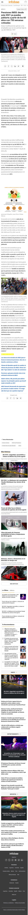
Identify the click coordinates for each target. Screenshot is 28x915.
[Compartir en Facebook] (8, 66)
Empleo (17, 882)
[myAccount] (25, 2)
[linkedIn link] (22, 860)
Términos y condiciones (8, 902)
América (6, 867)
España (22, 867)
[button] (2, 2)
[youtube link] (15, 860)
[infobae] (14, 2)
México (3, 9)
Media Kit (14, 894)
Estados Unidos (6, 871)
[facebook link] (6, 860)
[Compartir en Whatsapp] (5, 66)
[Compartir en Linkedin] (15, 66)
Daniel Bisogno (14, 5)
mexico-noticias (5, 442)
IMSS (20, 445)
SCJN (22, 5)
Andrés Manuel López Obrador (9, 445)
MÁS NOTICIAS (14, 584)
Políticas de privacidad (20, 902)
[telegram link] (19, 860)
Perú (16, 871)
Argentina (11, 867)
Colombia (17, 867)
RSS (18, 874)
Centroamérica (22, 871)
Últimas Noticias (12, 874)
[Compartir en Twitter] (11, 66)
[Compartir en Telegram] (18, 66)
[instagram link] (12, 860)
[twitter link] (9, 860)
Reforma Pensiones (16, 442)
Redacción (11, 882)
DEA (19, 5)
